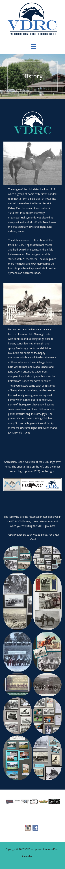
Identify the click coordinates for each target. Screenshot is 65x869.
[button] (33, 46)
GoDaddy (37, 856)
